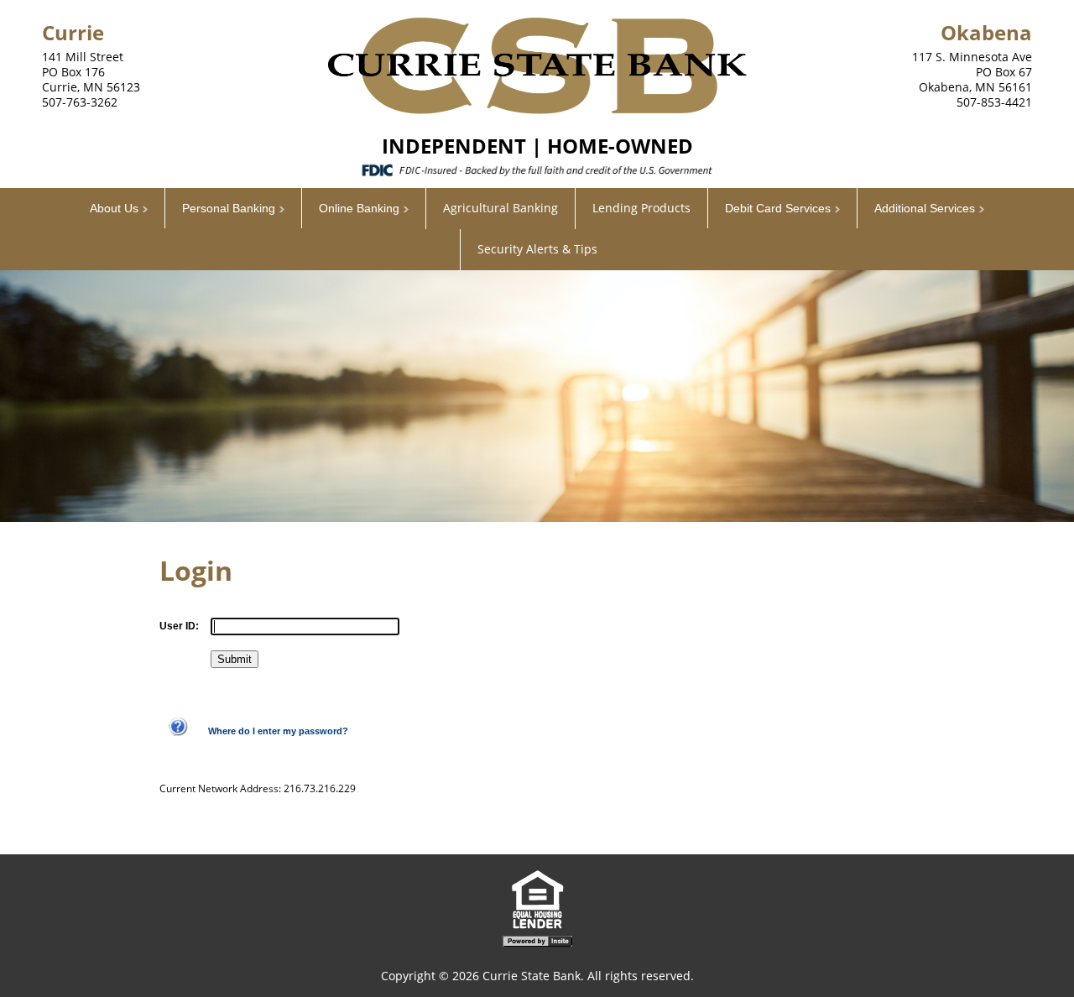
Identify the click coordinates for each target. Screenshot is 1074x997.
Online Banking (359, 208)
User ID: (179, 626)
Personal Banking (228, 208)
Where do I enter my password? (278, 731)
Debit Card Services (778, 208)
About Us (114, 208)
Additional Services (924, 208)
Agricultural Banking (500, 208)
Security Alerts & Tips (537, 249)
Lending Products (641, 208)
